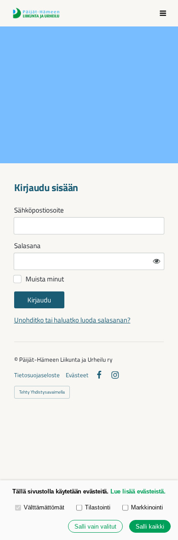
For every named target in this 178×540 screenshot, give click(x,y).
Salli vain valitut (95, 526)
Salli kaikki (150, 526)
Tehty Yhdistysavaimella (42, 392)
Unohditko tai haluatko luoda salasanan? (72, 320)
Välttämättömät (44, 507)
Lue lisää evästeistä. (138, 491)
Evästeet (77, 375)
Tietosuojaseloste (37, 375)
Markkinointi (147, 507)
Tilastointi (97, 507)
